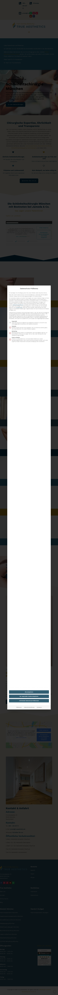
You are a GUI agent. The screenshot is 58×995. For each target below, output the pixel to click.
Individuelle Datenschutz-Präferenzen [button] (29, 700)
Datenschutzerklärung (18, 304)
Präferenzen (19, 707)
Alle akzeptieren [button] (29, 692)
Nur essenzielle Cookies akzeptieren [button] (29, 696)
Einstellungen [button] (19, 307)
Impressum (39, 707)
